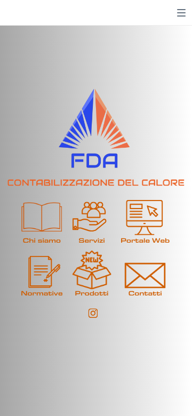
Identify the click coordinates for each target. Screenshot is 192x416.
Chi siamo (42, 240)
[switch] (181, 12)
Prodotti (92, 294)
